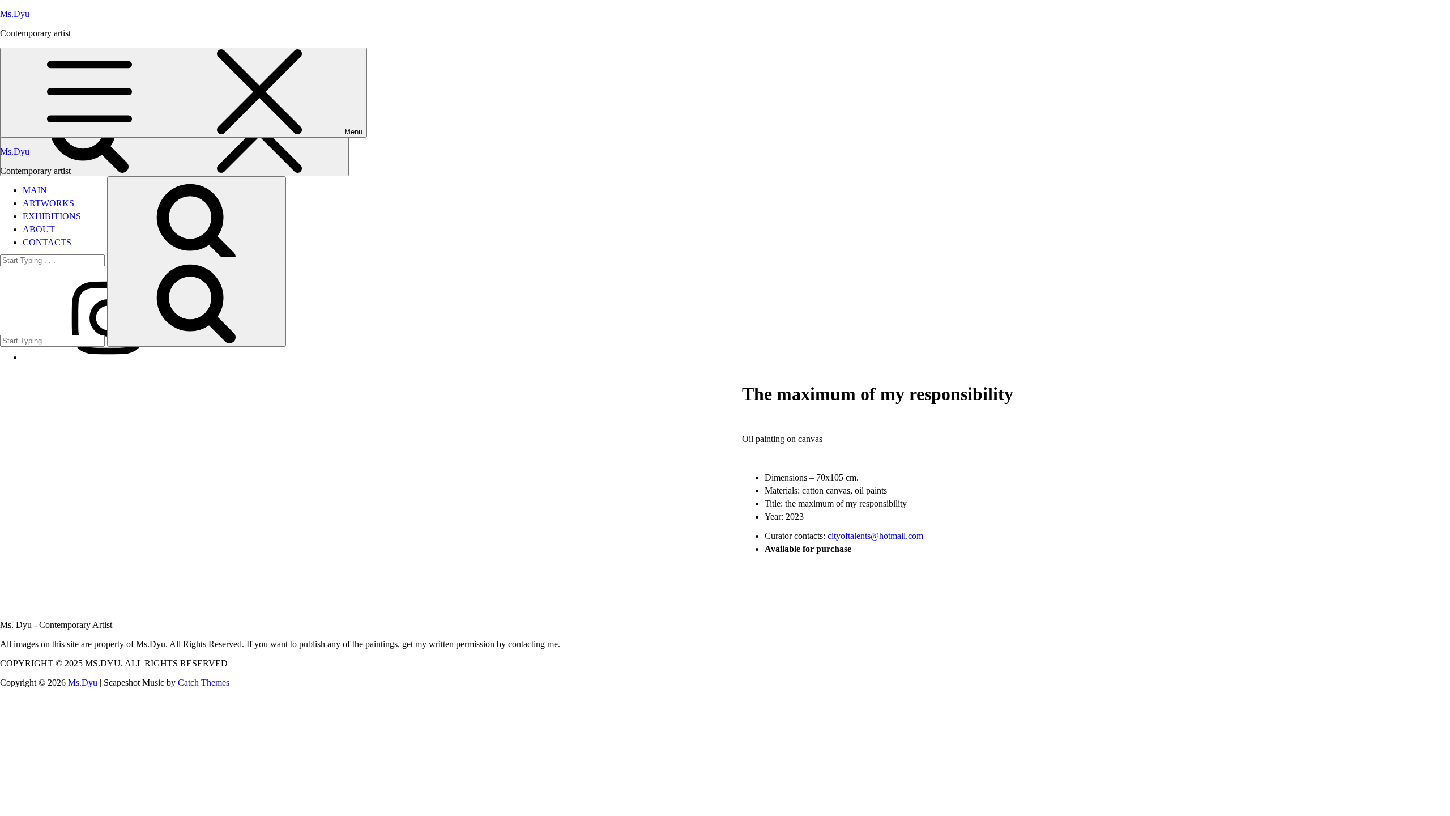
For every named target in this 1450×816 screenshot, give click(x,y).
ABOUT (39, 229)
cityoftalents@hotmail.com (875, 536)
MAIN (35, 190)
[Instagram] (108, 357)
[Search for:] (53, 340)
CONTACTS (47, 242)
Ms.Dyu (14, 14)
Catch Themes (203, 682)
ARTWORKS (48, 203)
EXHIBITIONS (52, 216)
